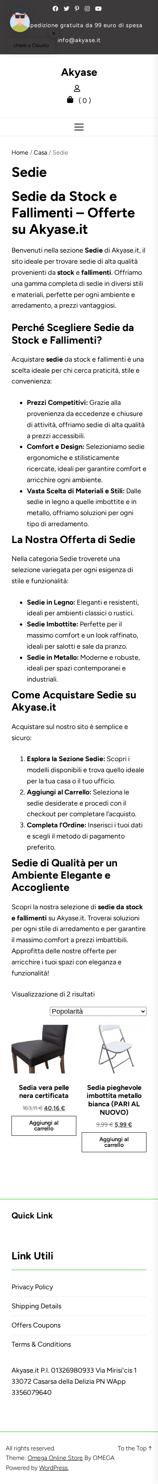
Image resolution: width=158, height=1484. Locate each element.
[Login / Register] (79, 89)
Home (20, 152)
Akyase (79, 72)
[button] (20, 20)
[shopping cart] (72, 100)
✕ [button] (54, 33)
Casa (40, 152)
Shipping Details (36, 1306)
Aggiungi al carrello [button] (44, 1125)
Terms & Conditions (41, 1344)
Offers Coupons (36, 1325)
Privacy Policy (32, 1287)
